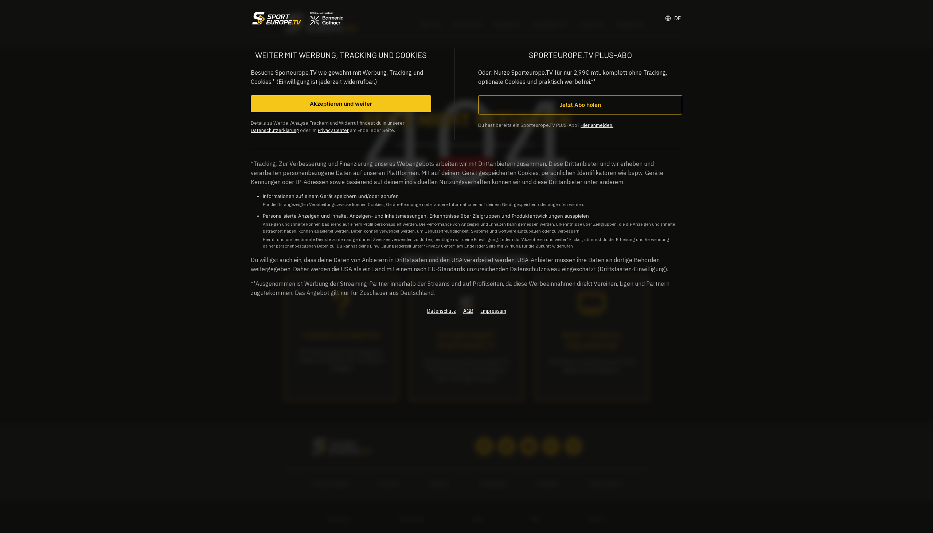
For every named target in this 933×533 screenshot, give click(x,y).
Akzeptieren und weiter (341, 103)
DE (677, 18)
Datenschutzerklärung (275, 130)
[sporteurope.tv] (297, 18)
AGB (468, 311)
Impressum (493, 311)
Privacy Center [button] (333, 130)
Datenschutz (441, 311)
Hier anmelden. (597, 125)
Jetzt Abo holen (580, 104)
